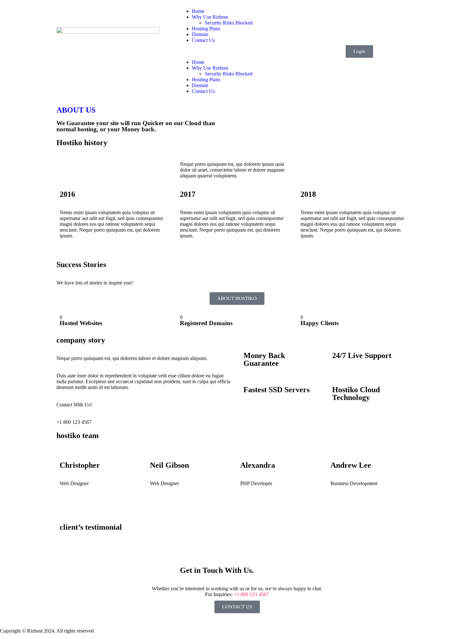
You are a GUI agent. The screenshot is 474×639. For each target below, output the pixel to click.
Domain (200, 34)
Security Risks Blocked (228, 22)
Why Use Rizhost (210, 17)
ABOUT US (75, 110)
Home (198, 11)
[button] (237, 51)
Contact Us (203, 40)
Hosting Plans (206, 28)
